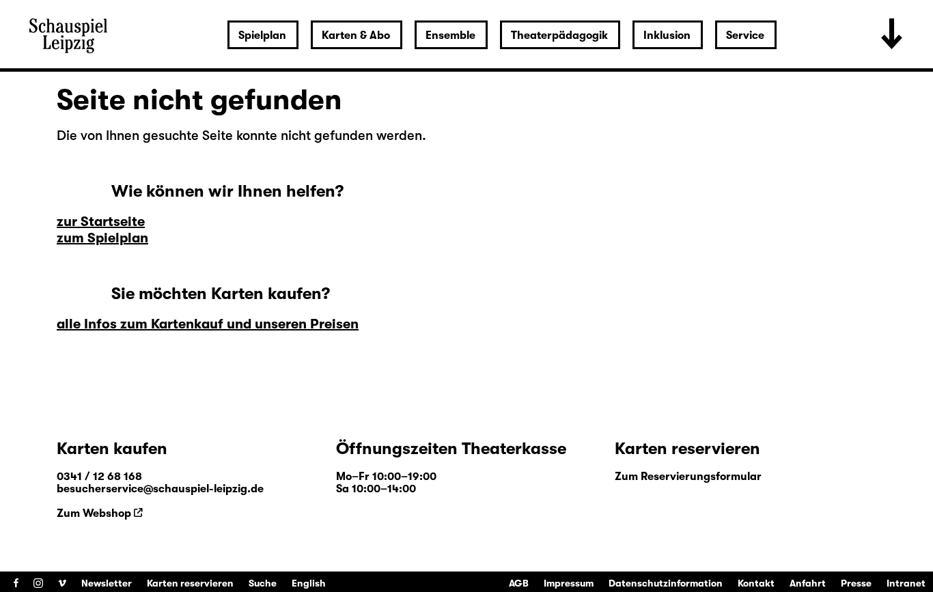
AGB (519, 583)
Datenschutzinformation (666, 583)
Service (745, 35)
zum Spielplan (102, 238)
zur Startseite (101, 221)
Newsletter (106, 583)
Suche (263, 583)
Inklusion (667, 35)
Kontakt (756, 583)
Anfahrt (808, 583)
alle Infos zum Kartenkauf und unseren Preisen (208, 324)
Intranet (906, 583)
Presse (856, 583)
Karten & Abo (356, 35)
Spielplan (262, 35)
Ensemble (450, 35)
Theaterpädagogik (559, 35)
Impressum (569, 583)
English (309, 583)
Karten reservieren (190, 583)
